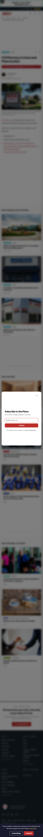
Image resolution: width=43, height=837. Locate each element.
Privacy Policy (33, 430)
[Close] (36, 395)
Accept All (29, 833)
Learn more (33, 828)
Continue (21, 425)
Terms (26, 430)
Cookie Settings (16, 833)
